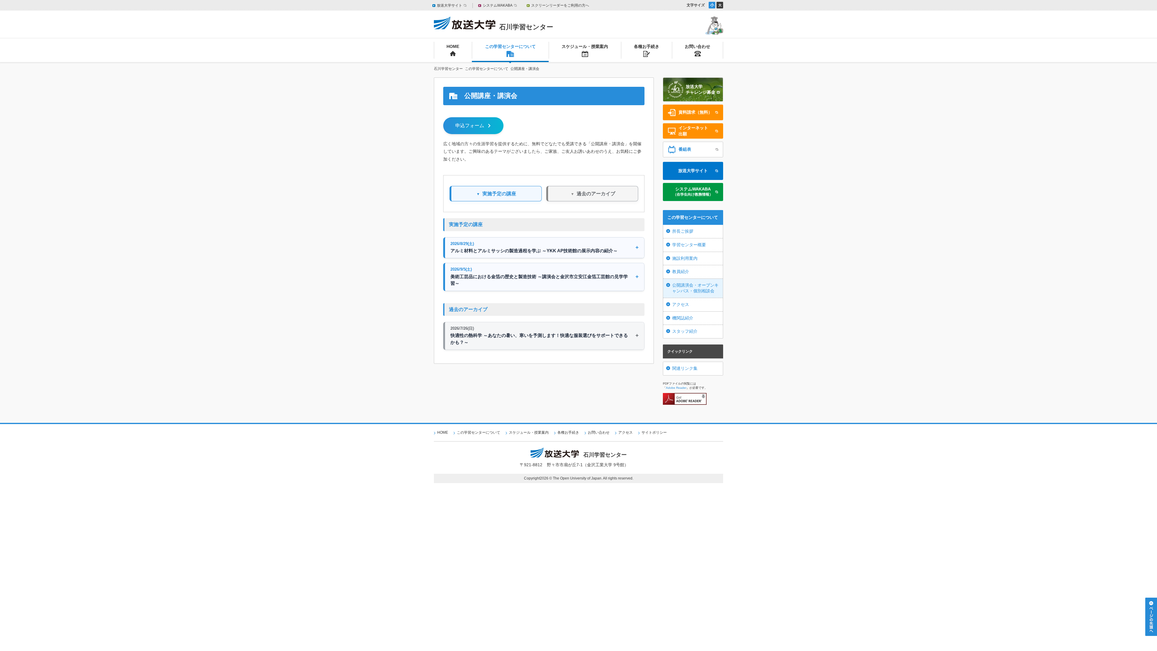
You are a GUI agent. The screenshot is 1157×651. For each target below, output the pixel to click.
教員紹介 (680, 271)
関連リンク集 (685, 368)
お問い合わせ (599, 432)
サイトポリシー (654, 432)
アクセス (680, 304)
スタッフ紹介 (685, 331)
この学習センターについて (478, 432)
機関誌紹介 (682, 318)
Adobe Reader (676, 387)
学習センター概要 (689, 244)
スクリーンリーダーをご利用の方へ (560, 5)
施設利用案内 (685, 258)
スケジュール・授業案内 (529, 432)
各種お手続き (568, 432)
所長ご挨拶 (682, 231)
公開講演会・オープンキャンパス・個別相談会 (695, 288)
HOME (442, 432)
